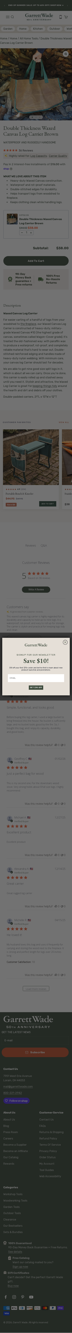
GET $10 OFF (36, 687)
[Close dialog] (65, 642)
